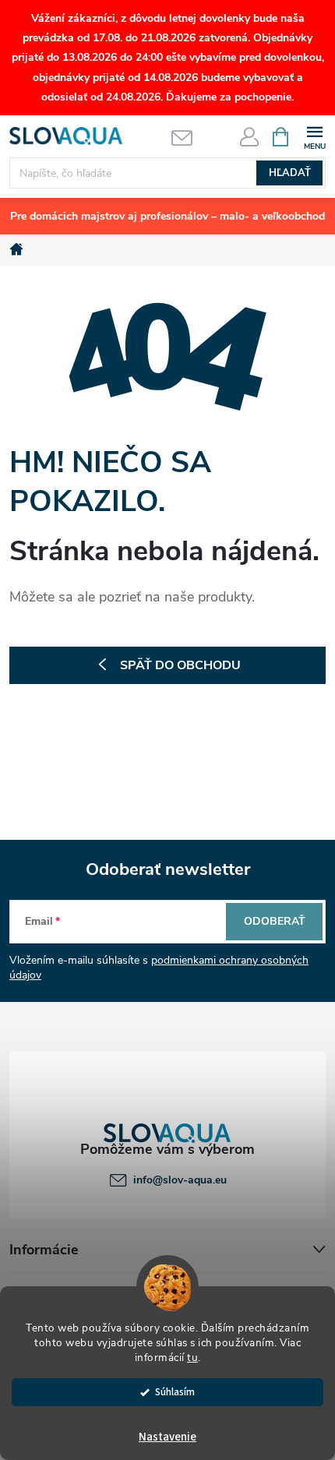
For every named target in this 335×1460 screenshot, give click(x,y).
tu (192, 1357)
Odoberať (274, 921)
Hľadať (290, 173)
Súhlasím (175, 1391)
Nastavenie (167, 1437)
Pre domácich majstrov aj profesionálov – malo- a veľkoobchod (167, 216)
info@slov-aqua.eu (180, 1180)
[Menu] (314, 136)
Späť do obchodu (180, 665)
